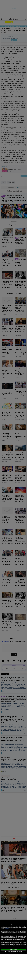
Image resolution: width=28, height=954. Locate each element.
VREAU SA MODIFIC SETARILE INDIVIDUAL (13, 951)
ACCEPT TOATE (13, 949)
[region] (13, 937)
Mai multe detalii (7, 928)
